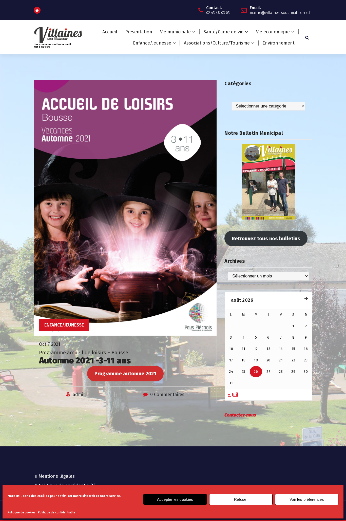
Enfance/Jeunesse (152, 43)
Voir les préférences (307, 499)
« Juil (233, 394)
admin (79, 394)
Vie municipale (175, 32)
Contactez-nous (240, 415)
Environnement (278, 43)
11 (243, 349)
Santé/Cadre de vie (223, 32)
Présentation (138, 32)
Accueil (109, 32)
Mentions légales (57, 476)
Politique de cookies (21, 512)
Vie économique (273, 32)
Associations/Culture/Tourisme (217, 43)
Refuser (241, 499)
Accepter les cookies (175, 499)
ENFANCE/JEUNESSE (64, 325)
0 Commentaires (167, 394)
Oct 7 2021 (49, 344)
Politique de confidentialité (56, 512)
